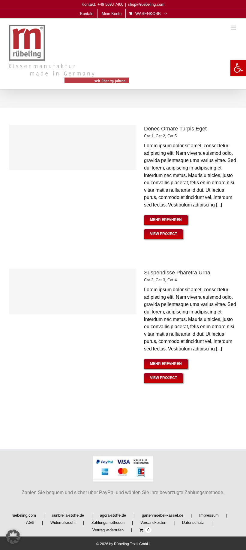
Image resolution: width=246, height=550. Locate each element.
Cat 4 (172, 280)
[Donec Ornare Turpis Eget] (72, 147)
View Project (163, 234)
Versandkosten (153, 522)
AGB (30, 522)
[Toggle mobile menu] (234, 28)
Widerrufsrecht (63, 522)
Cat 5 (172, 136)
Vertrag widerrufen (108, 530)
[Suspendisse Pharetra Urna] (72, 291)
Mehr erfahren (166, 220)
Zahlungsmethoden (108, 522)
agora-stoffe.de (113, 515)
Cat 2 (160, 136)
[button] (238, 68)
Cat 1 (148, 136)
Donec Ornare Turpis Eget (175, 129)
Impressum (209, 515)
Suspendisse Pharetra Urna (177, 273)
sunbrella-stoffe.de (68, 515)
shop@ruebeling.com (146, 4)
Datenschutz (193, 522)
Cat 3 (160, 280)
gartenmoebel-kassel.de (162, 515)
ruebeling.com (24, 515)
